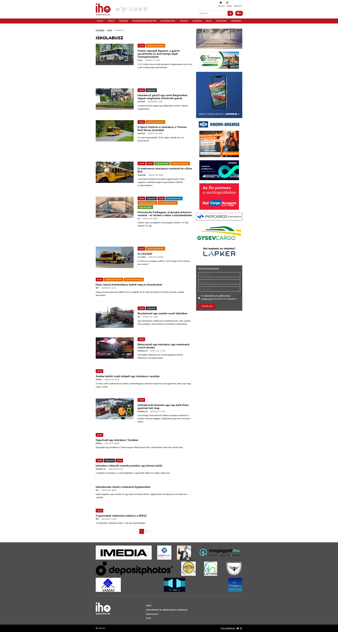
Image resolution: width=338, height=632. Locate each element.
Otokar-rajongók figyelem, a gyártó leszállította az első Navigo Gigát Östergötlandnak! (159, 54)
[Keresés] (230, 13)
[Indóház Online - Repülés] (124, 9)
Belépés (229, 6)
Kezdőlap (100, 30)
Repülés (123, 21)
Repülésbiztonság (174, 198)
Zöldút (184, 21)
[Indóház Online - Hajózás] (145, 9)
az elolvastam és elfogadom (218, 297)
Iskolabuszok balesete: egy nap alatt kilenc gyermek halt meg (163, 406)
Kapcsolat (221, 6)
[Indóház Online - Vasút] (117, 9)
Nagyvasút (151, 90)
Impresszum (152, 614)
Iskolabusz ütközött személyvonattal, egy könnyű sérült (129, 465)
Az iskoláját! (145, 254)
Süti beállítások (228, 628)
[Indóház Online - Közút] (130, 9)
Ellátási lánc (168, 21)
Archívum (221, 21)
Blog (209, 21)
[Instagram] (227, 3)
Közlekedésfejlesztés (144, 21)
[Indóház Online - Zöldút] (140, 9)
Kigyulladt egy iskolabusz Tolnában (117, 440)
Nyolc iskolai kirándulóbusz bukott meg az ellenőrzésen (129, 284)
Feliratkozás (207, 306)
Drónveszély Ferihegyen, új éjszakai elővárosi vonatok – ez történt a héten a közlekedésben (165, 214)
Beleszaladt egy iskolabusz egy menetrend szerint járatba (163, 346)
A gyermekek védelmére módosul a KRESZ (121, 516)
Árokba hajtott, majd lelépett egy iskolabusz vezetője (127, 376)
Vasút (100, 21)
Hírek (109, 30)
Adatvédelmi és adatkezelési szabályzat (166, 609)
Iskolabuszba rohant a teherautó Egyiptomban (123, 487)
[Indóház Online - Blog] (135, 9)
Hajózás (197, 21)
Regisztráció (238, 6)
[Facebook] (220, 3)
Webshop (236, 21)
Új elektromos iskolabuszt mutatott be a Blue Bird (165, 170)
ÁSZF (149, 605)
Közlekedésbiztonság (167, 203)
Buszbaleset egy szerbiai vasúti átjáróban (162, 313)
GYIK (148, 618)
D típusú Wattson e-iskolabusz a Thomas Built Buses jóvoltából (162, 128)
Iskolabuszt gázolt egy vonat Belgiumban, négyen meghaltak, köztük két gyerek (163, 97)
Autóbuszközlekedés (155, 46)
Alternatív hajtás (162, 163)
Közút (111, 21)
